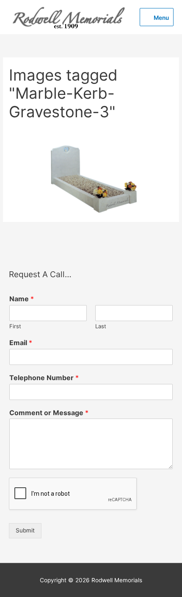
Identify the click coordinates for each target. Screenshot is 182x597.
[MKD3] (91, 179)
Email (20, 342)
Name (21, 298)
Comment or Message (48, 412)
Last (100, 326)
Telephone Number (44, 377)
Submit (25, 530)
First (15, 326)
